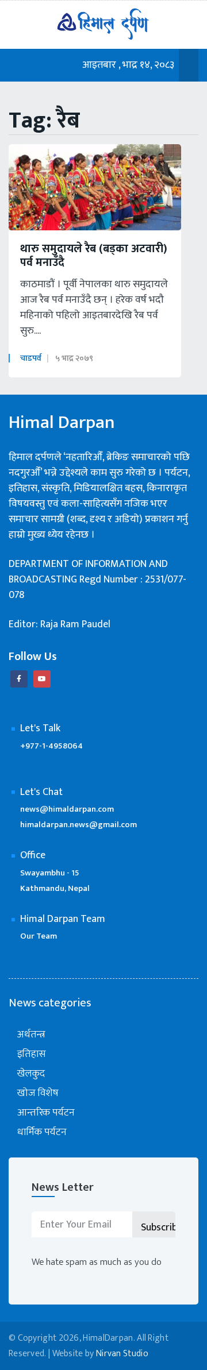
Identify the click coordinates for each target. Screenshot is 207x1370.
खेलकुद (31, 1074)
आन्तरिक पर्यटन (46, 1113)
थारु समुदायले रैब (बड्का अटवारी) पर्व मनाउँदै (93, 255)
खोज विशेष (38, 1093)
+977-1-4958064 (51, 746)
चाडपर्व (30, 358)
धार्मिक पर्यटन (42, 1132)
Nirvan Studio (122, 1353)
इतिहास (31, 1054)
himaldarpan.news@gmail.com (78, 824)
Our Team (38, 936)
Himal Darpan (62, 423)
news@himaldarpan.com (67, 809)
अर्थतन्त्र (31, 1035)
